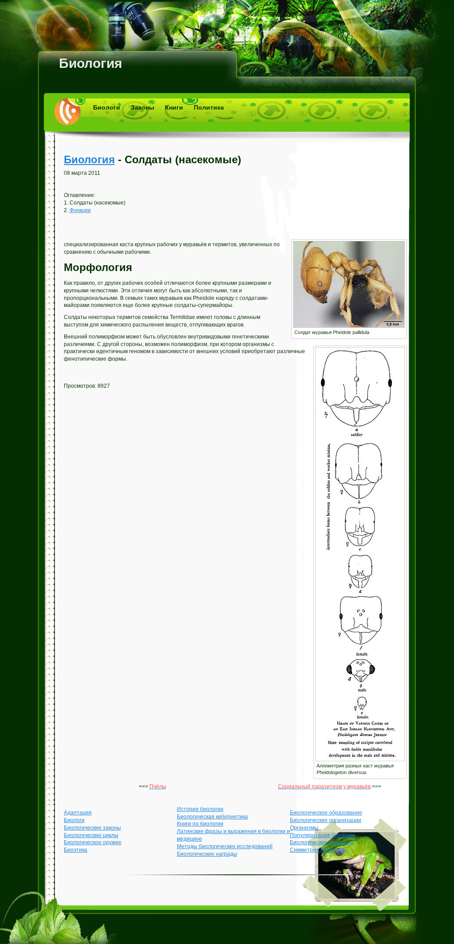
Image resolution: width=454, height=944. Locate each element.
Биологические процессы (322, 842)
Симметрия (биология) (319, 850)
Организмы (304, 828)
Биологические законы (92, 828)
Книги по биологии (200, 824)
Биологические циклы (91, 835)
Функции (80, 210)
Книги (174, 107)
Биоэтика (75, 850)
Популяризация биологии (322, 835)
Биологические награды (207, 854)
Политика (209, 107)
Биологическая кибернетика (212, 817)
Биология (90, 63)
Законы (142, 107)
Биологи (106, 107)
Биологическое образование (326, 813)
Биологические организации (325, 820)
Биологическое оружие (92, 842)
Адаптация (78, 813)
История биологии (200, 809)
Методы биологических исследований (225, 846)
